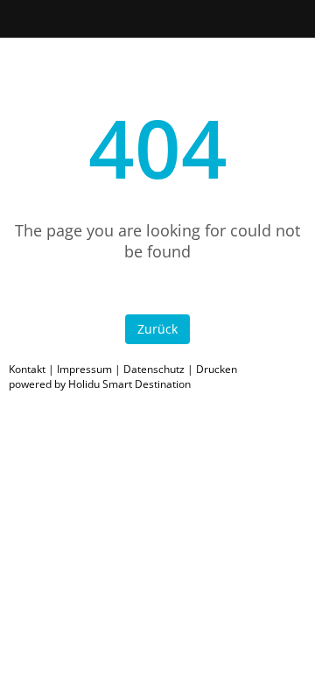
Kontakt (27, 369)
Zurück (157, 328)
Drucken (216, 369)
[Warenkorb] (291, 19)
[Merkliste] (262, 19)
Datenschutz (154, 369)
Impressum (84, 369)
